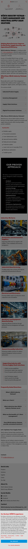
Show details (4, 535)
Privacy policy (11, 535)
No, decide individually (14, 545)
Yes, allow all (14, 541)
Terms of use (8, 537)
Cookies (17, 535)
